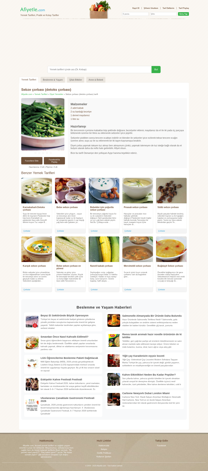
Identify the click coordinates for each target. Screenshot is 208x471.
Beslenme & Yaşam (53, 80)
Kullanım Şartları (104, 456)
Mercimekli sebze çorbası (137, 266)
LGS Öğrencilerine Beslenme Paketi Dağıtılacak (69, 358)
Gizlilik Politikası (104, 453)
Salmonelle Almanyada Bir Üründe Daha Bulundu (152, 315)
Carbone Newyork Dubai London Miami (146, 393)
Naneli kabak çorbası (101, 266)
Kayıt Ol (135, 8)
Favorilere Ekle (31, 161)
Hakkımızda (104, 445)
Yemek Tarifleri (28, 79)
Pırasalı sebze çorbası (135, 207)
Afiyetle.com (26, 94)
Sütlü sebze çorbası (168, 207)
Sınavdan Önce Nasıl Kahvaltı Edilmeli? (64, 336)
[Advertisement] (104, 42)
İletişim (104, 449)
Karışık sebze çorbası (34, 266)
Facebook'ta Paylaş (54, 160)
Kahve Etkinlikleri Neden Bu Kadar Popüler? (149, 374)
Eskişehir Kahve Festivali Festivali (61, 379)
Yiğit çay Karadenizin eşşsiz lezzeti (143, 355)
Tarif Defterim (168, 8)
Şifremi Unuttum (151, 8)
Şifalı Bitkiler (75, 80)
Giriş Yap (183, 14)
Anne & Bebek (96, 80)
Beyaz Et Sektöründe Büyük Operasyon (64, 315)
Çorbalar (26, 231)
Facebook (161, 445)
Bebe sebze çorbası (67, 207)
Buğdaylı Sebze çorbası (170, 266)
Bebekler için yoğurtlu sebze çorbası (102, 208)
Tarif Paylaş (184, 8)
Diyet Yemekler (56, 94)
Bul (156, 69)
